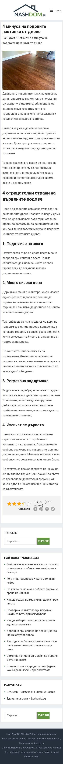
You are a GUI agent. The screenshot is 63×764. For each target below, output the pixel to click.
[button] (55, 10)
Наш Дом (8, 38)
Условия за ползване (13, 738)
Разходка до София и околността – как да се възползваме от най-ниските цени (32, 645)
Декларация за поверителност (43, 738)
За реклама (25, 743)
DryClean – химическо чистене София (31, 692)
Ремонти (23, 38)
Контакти (39, 743)
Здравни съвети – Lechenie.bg (26, 698)
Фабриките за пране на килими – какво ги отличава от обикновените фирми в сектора (32, 568)
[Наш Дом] (31, 10)
